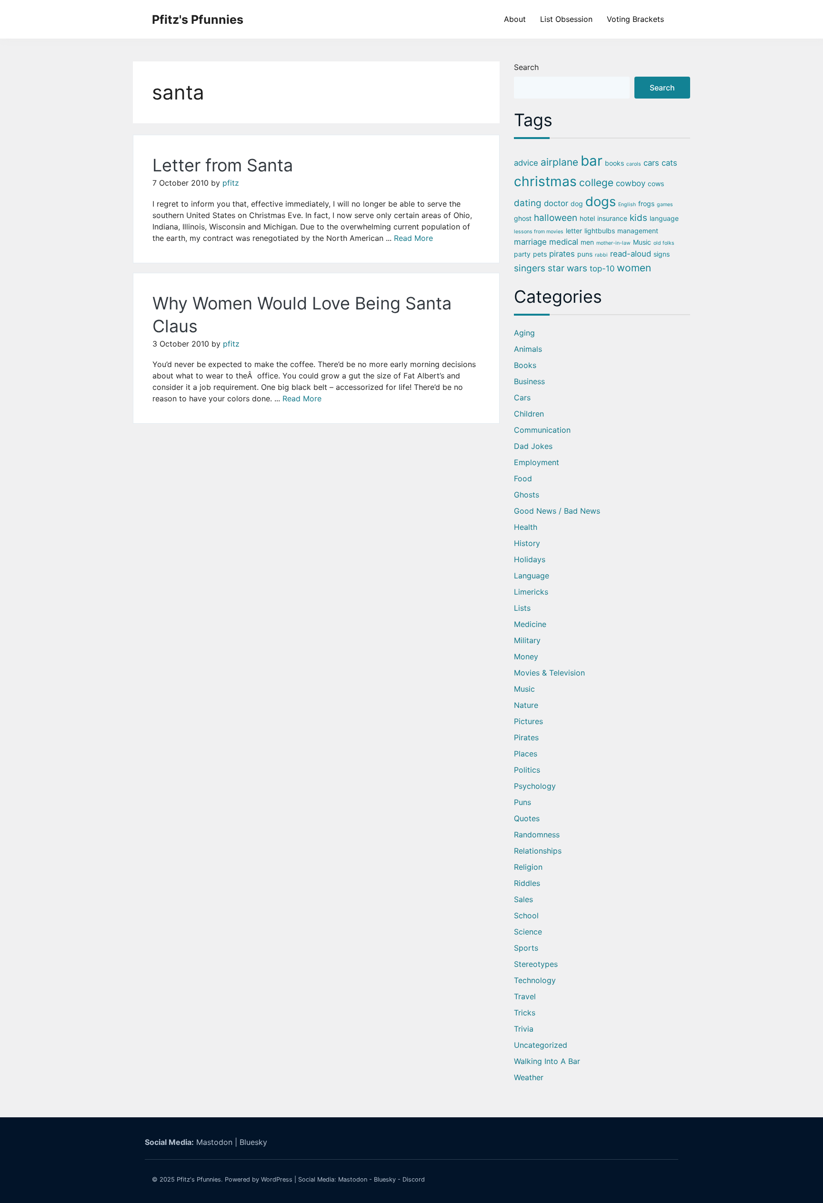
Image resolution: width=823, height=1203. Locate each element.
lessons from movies (538, 232)
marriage (530, 242)
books (614, 163)
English (627, 204)
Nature (526, 705)
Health (525, 527)
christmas (545, 181)
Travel (525, 996)
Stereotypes (536, 964)
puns (584, 254)
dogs (600, 201)
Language (531, 575)
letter (574, 231)
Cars (522, 397)
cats (669, 163)
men (587, 242)
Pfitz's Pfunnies (197, 19)
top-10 (602, 268)
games (665, 204)
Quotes (527, 818)
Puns (522, 802)
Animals (528, 349)
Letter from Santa (222, 165)
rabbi (601, 255)
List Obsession (566, 19)
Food (523, 478)
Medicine (530, 624)
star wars (567, 268)
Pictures (528, 721)
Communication (542, 430)
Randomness (537, 834)
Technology (535, 980)
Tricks (524, 1012)
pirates (562, 253)
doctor (556, 203)
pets (540, 254)
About (515, 19)
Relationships (538, 850)
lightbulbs (599, 231)
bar (591, 160)
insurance (612, 218)
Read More (413, 238)
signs (661, 254)
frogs (646, 203)
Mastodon (214, 1142)
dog (577, 203)
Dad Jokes (533, 446)
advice (526, 163)
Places (525, 753)
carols (633, 164)
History (527, 543)
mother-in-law (613, 243)
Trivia (523, 1029)
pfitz (230, 183)
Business (529, 381)
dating (528, 203)
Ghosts (526, 494)
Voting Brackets (635, 19)
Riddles (527, 883)
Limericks (531, 592)
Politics (527, 770)
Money (526, 656)
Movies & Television (549, 672)
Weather (528, 1077)
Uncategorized (540, 1045)
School (526, 915)
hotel (587, 218)
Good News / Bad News (557, 511)
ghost (523, 218)
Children (529, 413)
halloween (555, 217)
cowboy (630, 183)
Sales (523, 899)
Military (527, 640)
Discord (413, 1179)
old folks (663, 243)
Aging (524, 333)
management (637, 231)
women (634, 268)
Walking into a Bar (547, 1061)
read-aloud (630, 253)
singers (529, 268)
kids (638, 217)
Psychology (535, 786)
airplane (559, 162)
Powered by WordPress (258, 1179)
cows (656, 183)
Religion (528, 867)
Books (525, 365)
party (522, 254)
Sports (526, 948)
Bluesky (253, 1142)
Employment (536, 462)
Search (526, 67)
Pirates (526, 737)
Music (642, 242)
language (664, 218)
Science (528, 931)
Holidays (529, 559)
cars (651, 163)
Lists (522, 608)
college (596, 183)
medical (563, 242)
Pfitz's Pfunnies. (200, 1179)
